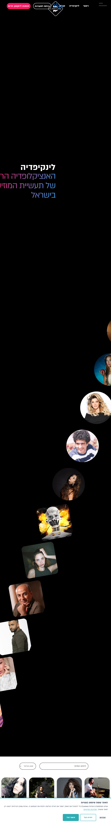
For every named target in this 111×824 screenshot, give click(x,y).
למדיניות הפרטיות (90, 809)
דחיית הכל (88, 817)
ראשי (86, 5)
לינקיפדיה (74, 5)
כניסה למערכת (42, 6)
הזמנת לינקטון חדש (18, 6)
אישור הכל (71, 817)
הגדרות (103, 817)
